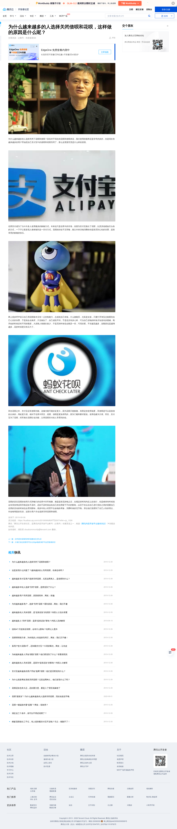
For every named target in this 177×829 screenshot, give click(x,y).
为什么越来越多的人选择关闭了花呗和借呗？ (31, 561)
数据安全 (33, 805)
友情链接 (120, 766)
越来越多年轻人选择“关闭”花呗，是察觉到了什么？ (34, 587)
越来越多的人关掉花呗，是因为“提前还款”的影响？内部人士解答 (39, 662)
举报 (113, 37)
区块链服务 (73, 788)
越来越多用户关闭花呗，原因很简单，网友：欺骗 (33, 595)
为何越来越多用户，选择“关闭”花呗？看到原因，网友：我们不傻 (39, 603)
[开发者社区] (23, 9)
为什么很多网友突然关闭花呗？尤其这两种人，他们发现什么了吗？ (41, 679)
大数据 (129, 805)
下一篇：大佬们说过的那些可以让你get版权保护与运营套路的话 (31, 542)
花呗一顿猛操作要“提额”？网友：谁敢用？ (30, 704)
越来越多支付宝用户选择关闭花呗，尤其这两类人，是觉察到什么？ (41, 578)
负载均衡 (53, 805)
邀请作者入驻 (49, 759)
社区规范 (120, 755)
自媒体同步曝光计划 (51, 755)
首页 (5, 15)
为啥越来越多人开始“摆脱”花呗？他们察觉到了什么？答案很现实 (39, 654)
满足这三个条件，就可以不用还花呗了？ (29, 713)
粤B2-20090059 (94, 821)
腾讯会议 (53, 797)
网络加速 (111, 788)
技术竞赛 (47, 766)
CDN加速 (91, 797)
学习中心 (10, 770)
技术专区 (10, 777)
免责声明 (120, 759)
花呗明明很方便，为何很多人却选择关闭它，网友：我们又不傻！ (40, 637)
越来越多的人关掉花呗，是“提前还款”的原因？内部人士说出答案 (39, 612)
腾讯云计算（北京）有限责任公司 (73, 824)
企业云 (71, 797)
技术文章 (10, 755)
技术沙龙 (10, 762)
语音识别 (53, 799)
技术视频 (10, 766)
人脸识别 (33, 797)
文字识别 (91, 805)
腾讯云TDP (84, 766)
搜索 (149, 16)
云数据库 (130, 788)
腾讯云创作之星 (86, 762)
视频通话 (111, 797)
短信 (70, 805)
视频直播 (53, 791)
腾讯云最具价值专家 (87, 755)
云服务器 (53, 788)
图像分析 (130, 797)
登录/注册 (166, 9)
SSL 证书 (33, 799)
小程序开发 (150, 805)
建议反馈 (140, 9)
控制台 (149, 9)
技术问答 (10, 759)
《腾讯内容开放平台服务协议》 (93, 523)
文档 (131, 9)
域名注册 (33, 788)
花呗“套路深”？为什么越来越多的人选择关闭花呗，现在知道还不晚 (40, 696)
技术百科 (10, 773)
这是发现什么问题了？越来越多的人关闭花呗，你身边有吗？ (38, 570)
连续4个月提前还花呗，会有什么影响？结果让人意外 (35, 629)
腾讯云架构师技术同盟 (88, 759)
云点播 (110, 805)
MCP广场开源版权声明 (125, 770)
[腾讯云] (8, 9)
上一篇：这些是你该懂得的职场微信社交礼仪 (24, 539)
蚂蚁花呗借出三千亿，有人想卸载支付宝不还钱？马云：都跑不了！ (41, 721)
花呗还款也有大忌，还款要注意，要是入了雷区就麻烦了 (36, 687)
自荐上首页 (48, 762)
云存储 (32, 791)
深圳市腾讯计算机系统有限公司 (61, 821)
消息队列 (91, 788)
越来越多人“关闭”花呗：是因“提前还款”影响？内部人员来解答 (38, 620)
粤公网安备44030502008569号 (115, 821)
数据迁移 (53, 807)
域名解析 (149, 788)
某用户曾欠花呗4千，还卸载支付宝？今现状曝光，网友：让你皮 (39, 645)
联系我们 (120, 762)
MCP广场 (63, 15)
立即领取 (105, 52)
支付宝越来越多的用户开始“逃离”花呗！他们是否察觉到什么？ (39, 671)
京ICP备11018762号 (108, 824)
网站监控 (33, 807)
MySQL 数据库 (151, 797)
